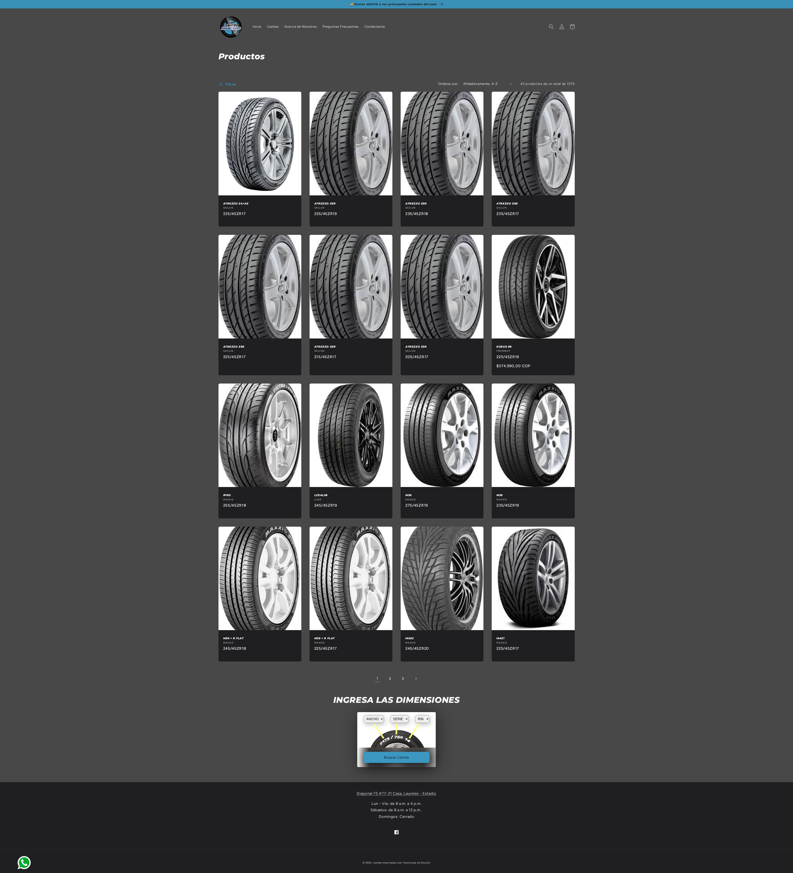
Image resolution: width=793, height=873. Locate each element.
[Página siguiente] (416, 678)
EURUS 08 (504, 346)
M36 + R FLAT (233, 638)
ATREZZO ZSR (325, 203)
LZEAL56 (321, 495)
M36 (408, 495)
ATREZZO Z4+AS (235, 203)
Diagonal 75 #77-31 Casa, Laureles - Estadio (396, 793)
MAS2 (409, 638)
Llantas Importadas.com (387, 862)
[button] (551, 26)
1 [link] (377, 678)
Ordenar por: (448, 84)
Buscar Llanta (396, 757)
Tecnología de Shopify (416, 862)
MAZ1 (500, 638)
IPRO (227, 495)
